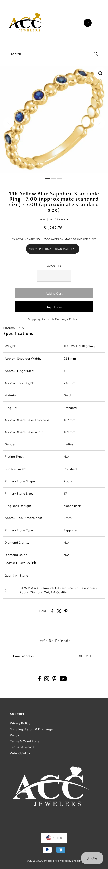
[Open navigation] (97, 23)
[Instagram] (46, 678)
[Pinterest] (54, 678)
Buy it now (54, 307)
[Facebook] (39, 678)
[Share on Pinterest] (66, 611)
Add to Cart (54, 293)
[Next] (99, 122)
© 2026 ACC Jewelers (40, 860)
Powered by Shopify (69, 860)
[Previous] (8, 122)
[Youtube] (63, 678)
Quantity (54, 265)
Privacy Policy (20, 723)
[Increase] (65, 275)
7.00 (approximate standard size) (53, 248)
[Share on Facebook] (52, 611)
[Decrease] (42, 275)
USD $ (57, 837)
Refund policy (20, 753)
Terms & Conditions (24, 741)
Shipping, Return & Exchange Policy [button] (52, 319)
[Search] (95, 54)
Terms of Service (22, 747)
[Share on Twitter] (59, 611)
